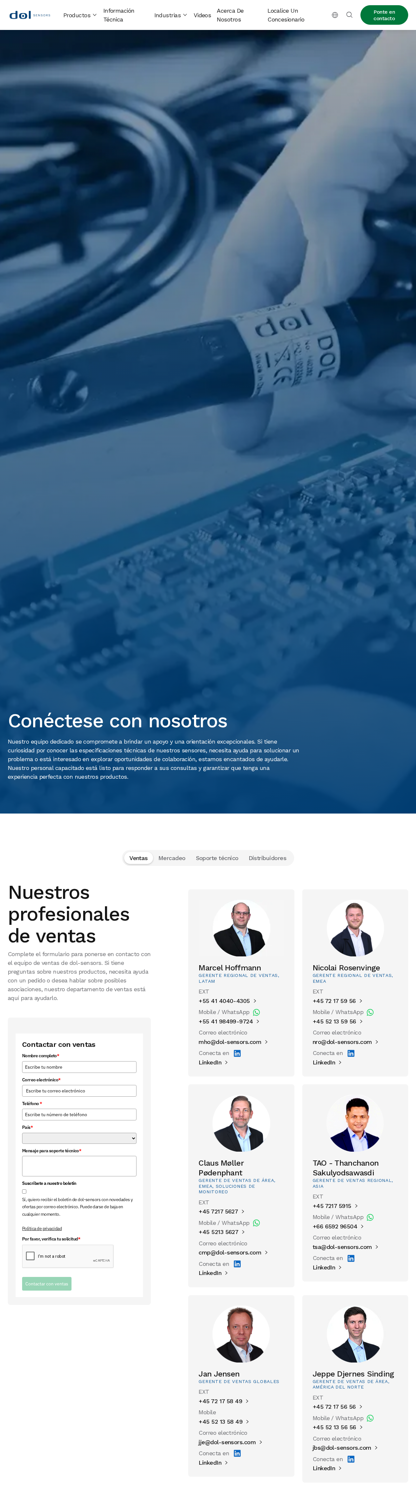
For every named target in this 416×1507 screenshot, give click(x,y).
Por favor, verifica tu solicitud (51, 1239)
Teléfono (32, 1104)
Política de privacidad (42, 1229)
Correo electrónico (41, 1080)
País (27, 1127)
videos (202, 15)
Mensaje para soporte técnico (51, 1151)
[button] (80, 15)
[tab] (138, 858)
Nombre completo (40, 1056)
